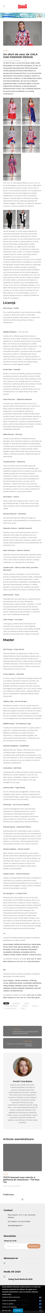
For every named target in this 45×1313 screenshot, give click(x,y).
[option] (22, 1165)
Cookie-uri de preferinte (9, 1300)
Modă (5, 50)
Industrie (27, 1041)
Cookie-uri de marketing (9, 1307)
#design (26, 1003)
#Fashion (24, 1006)
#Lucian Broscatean (10, 1008)
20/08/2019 (17, 60)
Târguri (16, 1029)
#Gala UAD (35, 1006)
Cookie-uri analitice (8, 1304)
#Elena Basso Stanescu (11, 1006)
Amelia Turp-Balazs (8, 60)
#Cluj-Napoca (16, 1003)
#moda (23, 1008)
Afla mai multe (6, 1310)
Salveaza (18, 1310)
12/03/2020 (17, 1186)
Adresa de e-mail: (10, 1241)
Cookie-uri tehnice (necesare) (11, 1297)
